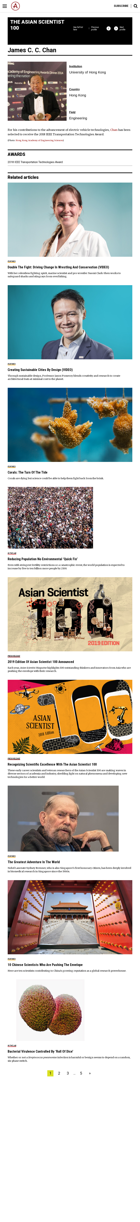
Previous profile (95, 28)
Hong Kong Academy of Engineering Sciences (39, 140)
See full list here (78, 28)
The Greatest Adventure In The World (34, 862)
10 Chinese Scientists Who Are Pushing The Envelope (45, 965)
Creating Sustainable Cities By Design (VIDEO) (40, 370)
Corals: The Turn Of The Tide (27, 472)
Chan (113, 130)
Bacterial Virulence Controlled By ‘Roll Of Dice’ (40, 1051)
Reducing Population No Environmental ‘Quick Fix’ (43, 559)
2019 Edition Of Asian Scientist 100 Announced (41, 662)
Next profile (122, 28)
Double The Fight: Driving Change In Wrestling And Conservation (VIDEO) (58, 267)
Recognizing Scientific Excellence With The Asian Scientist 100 (52, 764)
